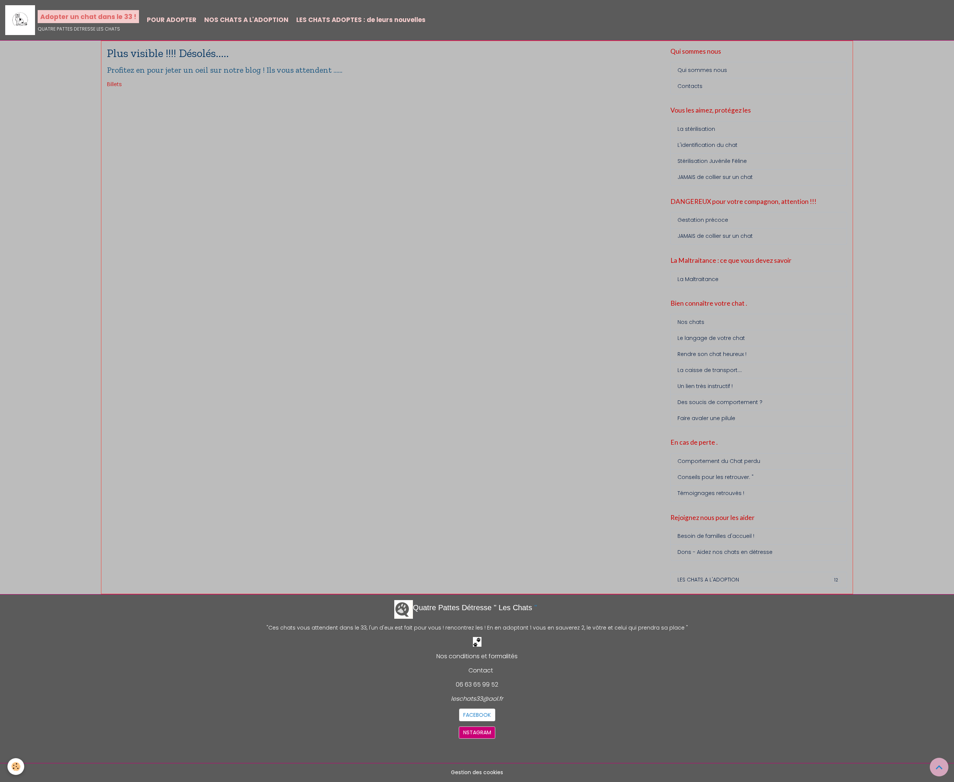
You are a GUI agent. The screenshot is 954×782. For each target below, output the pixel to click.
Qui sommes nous (702, 70)
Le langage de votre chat (711, 338)
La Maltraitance (697, 279)
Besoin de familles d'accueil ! (715, 536)
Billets (114, 84)
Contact (480, 670)
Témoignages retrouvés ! (710, 493)
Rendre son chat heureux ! (711, 354)
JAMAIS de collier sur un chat (715, 177)
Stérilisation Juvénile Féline (712, 161)
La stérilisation (696, 129)
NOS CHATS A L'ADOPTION (246, 19)
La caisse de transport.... (709, 370)
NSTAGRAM (477, 732)
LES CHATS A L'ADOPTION (757, 579)
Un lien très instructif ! (705, 386)
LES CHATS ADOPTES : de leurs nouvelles (361, 19)
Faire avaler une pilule (706, 418)
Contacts (689, 86)
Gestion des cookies (477, 772)
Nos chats (690, 322)
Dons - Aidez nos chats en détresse (725, 552)
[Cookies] (15, 766)
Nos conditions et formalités (477, 656)
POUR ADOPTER (171, 19)
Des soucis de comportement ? (719, 402)
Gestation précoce (702, 220)
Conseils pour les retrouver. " (715, 477)
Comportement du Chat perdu (718, 461)
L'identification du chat (707, 145)
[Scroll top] (939, 767)
